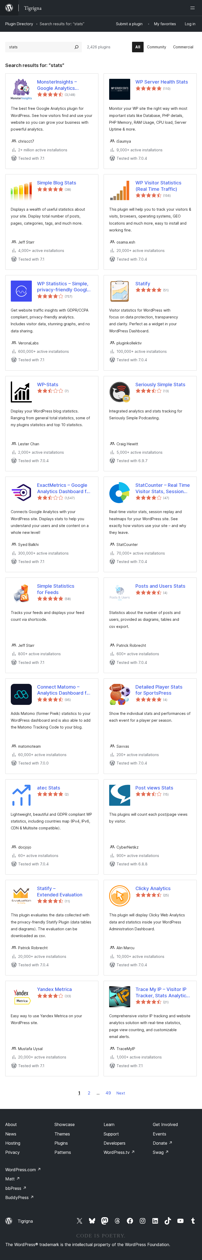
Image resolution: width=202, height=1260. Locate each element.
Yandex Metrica (54, 989)
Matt (12, 1178)
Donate (163, 1143)
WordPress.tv (119, 1152)
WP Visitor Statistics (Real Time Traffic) (158, 186)
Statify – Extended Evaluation (59, 891)
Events (159, 1134)
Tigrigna (25, 1221)
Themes (62, 1134)
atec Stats (48, 788)
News (10, 1134)
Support (111, 1134)
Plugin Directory (19, 24)
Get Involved (165, 1124)
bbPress (16, 1188)
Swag (161, 1152)
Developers (114, 1143)
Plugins (61, 1143)
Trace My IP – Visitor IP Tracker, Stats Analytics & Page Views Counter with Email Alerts (162, 993)
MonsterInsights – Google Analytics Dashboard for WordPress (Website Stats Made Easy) (60, 85)
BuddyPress (19, 1197)
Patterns (62, 1152)
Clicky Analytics (153, 888)
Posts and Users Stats (160, 586)
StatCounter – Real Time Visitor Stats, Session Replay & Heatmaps (162, 488)
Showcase (64, 1124)
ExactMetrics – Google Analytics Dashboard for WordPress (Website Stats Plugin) (64, 488)
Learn (109, 1124)
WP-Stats (47, 384)
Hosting (12, 1143)
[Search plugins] (76, 47)
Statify (142, 283)
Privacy (12, 1152)
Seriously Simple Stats (160, 384)
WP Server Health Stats (161, 82)
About (11, 1124)
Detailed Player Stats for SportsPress (159, 690)
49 (108, 1093)
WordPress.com (23, 1169)
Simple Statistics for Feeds (55, 589)
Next (121, 1093)
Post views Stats (154, 788)
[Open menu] (193, 8)
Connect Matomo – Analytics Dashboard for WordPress (64, 690)
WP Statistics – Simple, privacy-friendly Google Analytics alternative (63, 287)
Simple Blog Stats (56, 182)
